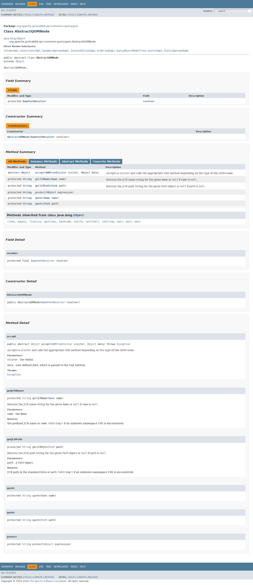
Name (54, 179)
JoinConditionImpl (83, 50)
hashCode (65, 221)
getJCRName (42, 179)
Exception (123, 344)
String (27, 179)
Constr (37, 14)
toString (108, 221)
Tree (48, 4)
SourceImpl (154, 50)
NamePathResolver (34, 101)
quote (39, 197)
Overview (7, 4)
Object (20, 61)
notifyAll (92, 221)
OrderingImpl (106, 50)
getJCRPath (42, 185)
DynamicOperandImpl (55, 50)
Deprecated (61, 4)
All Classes (8, 10)
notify (78, 221)
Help (83, 4)
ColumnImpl (11, 50)
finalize (35, 221)
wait (120, 221)
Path (54, 185)
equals (22, 221)
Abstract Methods (75, 161)
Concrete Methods (106, 161)
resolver (149, 101)
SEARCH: (208, 11)
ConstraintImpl (30, 50)
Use (41, 4)
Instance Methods (44, 161)
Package (20, 4)
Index (74, 4)
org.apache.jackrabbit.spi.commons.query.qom (47, 26)
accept (39, 172)
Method (49, 14)
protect (40, 192)
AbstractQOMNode (18, 136)
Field (27, 14)
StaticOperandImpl (176, 50)
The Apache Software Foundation (48, 581)
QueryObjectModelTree (131, 50)
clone (11, 221)
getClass (50, 221)
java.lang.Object (14, 38)
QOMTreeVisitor (56, 172)
